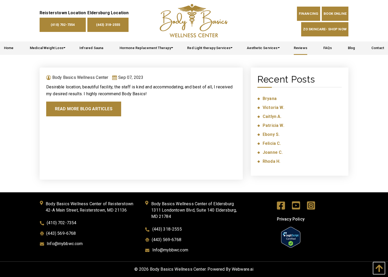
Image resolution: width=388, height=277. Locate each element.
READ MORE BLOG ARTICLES (83, 108)
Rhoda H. (271, 161)
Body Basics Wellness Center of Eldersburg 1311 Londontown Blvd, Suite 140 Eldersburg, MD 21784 (194, 210)
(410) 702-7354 (63, 25)
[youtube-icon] (299, 207)
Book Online (335, 14)
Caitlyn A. (272, 116)
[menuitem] (9, 48)
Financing (308, 14)
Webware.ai (243, 269)
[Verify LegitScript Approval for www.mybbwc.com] (290, 236)
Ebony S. (271, 134)
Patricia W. (273, 125)
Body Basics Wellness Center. (178, 269)
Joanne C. (273, 152)
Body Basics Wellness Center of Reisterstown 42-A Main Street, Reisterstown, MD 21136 (89, 207)
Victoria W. (273, 107)
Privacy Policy (291, 219)
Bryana (270, 98)
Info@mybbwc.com (65, 243)
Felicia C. (272, 143)
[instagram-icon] (314, 207)
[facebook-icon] (284, 207)
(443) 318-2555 (108, 25)
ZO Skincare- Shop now (325, 29)
